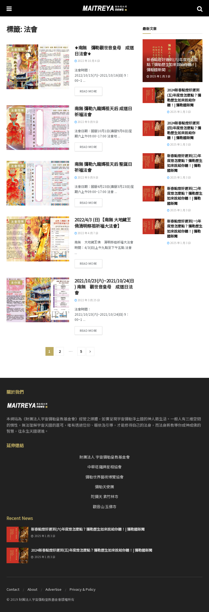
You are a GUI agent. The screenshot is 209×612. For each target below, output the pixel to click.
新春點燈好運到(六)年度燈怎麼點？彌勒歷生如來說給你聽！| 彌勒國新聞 (172, 64)
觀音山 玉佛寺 (104, 506)
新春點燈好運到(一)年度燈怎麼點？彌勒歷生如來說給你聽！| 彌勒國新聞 (184, 228)
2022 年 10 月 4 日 (88, 61)
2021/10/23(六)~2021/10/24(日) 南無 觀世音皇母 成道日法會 (104, 286)
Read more (88, 91)
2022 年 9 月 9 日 (87, 122)
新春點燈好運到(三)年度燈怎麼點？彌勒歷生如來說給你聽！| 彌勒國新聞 (184, 163)
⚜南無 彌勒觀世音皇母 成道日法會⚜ (104, 50)
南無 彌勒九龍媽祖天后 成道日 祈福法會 (103, 111)
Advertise (53, 589)
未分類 (16, 282)
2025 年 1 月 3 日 (159, 76)
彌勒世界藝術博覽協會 (104, 477)
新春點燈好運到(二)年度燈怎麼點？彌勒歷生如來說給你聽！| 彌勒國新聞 (184, 196)
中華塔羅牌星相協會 (104, 466)
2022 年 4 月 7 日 (87, 233)
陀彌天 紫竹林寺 (104, 496)
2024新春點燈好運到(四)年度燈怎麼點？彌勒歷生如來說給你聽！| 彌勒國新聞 (184, 130)
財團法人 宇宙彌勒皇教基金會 (104, 457)
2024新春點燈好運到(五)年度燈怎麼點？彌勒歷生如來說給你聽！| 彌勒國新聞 (184, 97)
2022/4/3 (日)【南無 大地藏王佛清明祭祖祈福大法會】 (103, 222)
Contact (13, 589)
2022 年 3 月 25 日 (88, 300)
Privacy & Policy (83, 589)
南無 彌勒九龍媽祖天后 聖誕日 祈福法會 (103, 167)
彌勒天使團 (104, 486)
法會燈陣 (17, 49)
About (32, 589)
